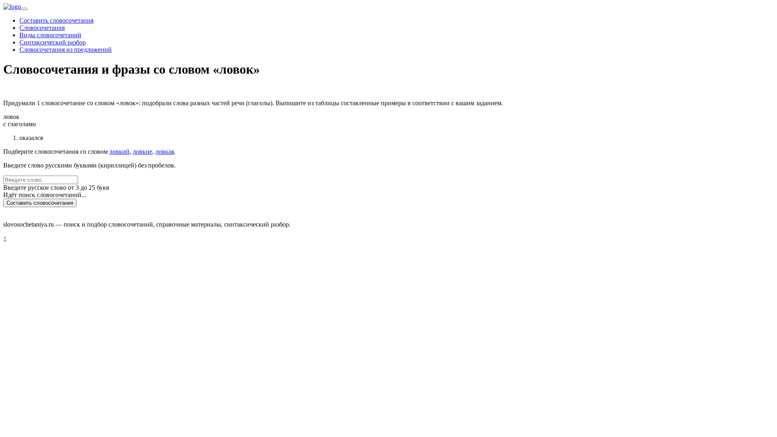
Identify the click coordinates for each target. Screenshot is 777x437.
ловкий (119, 151)
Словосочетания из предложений (65, 49)
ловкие (142, 151)
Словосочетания (42, 27)
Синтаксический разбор (52, 42)
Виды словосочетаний (50, 35)
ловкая (164, 151)
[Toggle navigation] (24, 9)
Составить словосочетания (56, 20)
